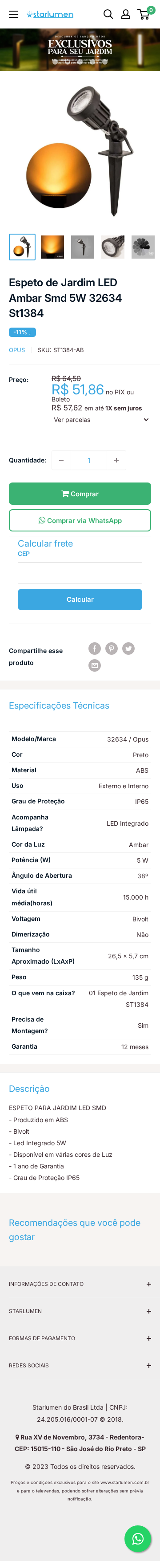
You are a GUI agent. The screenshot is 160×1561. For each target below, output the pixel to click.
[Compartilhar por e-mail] (94, 665)
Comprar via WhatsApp (83, 520)
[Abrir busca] (108, 14)
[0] (143, 14)
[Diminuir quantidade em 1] (61, 460)
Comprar (84, 494)
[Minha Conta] (125, 14)
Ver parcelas (72, 419)
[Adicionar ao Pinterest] (111, 648)
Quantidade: (27, 460)
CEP (24, 553)
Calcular (80, 599)
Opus (17, 349)
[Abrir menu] (13, 14)
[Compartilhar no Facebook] (94, 648)
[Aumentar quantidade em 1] (116, 460)
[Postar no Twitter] (128, 648)
